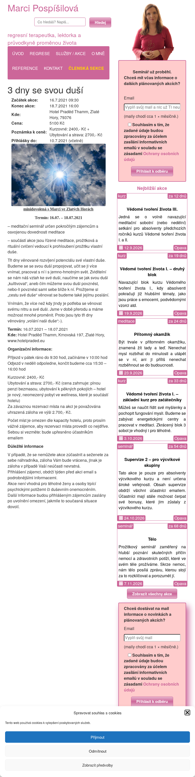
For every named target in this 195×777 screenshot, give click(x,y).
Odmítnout (97, 751)
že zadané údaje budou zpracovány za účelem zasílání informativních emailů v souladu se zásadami (151, 142)
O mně (98, 53)
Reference (25, 68)
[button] (187, 712)
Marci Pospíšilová (43, 7)
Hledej (100, 22)
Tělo (152, 539)
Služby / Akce (71, 53)
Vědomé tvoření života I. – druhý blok (152, 271)
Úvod (18, 53)
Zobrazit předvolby (97, 765)
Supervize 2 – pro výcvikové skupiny (152, 462)
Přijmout (97, 737)
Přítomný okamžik (152, 334)
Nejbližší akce (152, 188)
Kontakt (53, 68)
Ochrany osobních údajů (151, 156)
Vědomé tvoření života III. (152, 209)
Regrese (40, 53)
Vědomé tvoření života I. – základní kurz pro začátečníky (152, 397)
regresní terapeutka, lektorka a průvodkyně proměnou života (44, 38)
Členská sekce (86, 68)
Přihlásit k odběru (152, 171)
